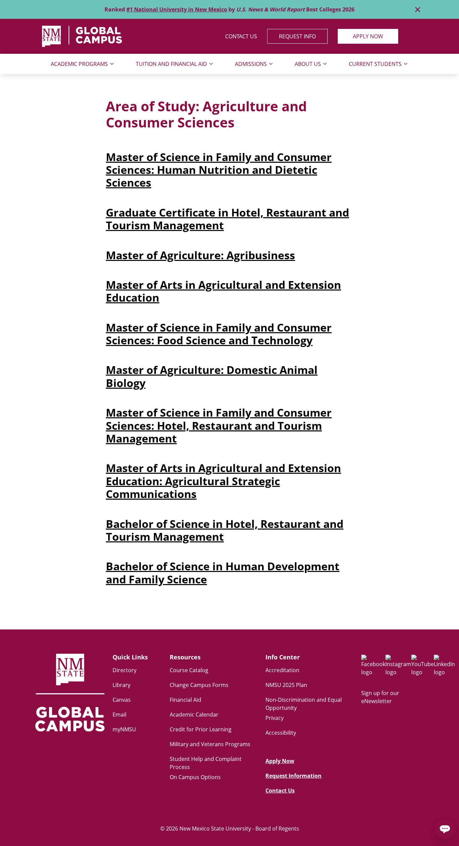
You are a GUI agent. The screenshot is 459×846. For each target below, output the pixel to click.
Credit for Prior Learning (201, 729)
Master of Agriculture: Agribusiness (200, 255)
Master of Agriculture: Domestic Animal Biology (212, 376)
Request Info (297, 36)
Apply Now (368, 36)
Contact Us (241, 36)
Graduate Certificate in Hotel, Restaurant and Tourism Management (227, 218)
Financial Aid (185, 699)
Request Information (293, 775)
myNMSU (124, 729)
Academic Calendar (194, 714)
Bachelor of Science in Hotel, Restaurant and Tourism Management (224, 530)
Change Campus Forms (199, 685)
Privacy (274, 718)
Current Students (375, 64)
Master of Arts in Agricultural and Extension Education (223, 291)
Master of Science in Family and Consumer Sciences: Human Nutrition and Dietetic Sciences (219, 170)
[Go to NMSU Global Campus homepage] (70, 695)
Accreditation (282, 670)
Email (119, 714)
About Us (308, 64)
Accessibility (280, 732)
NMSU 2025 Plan (286, 685)
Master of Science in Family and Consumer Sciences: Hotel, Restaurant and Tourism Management (219, 425)
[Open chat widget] (445, 828)
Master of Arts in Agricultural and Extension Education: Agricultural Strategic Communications (223, 481)
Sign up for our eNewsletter (380, 697)
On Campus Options (195, 777)
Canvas (122, 699)
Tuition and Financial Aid (171, 64)
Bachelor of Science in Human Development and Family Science (222, 572)
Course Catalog (189, 670)
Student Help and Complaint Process (206, 763)
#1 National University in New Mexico (176, 9)
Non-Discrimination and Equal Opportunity (303, 704)
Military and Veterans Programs (210, 744)
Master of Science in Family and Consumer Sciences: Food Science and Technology (219, 333)
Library (121, 685)
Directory (124, 670)
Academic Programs (79, 64)
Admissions (251, 64)
